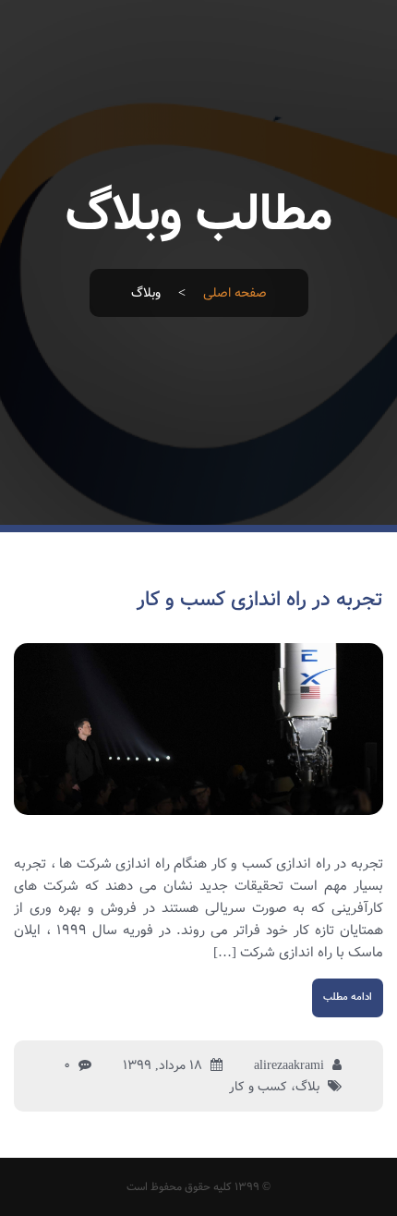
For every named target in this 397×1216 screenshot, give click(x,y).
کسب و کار (258, 1086)
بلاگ (307, 1086)
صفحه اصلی (235, 293)
